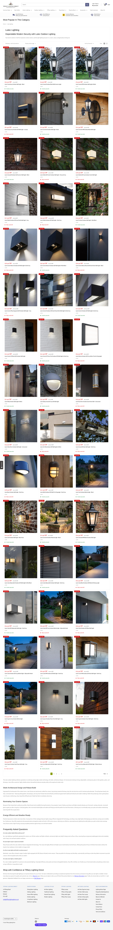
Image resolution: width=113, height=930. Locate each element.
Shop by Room (72, 10)
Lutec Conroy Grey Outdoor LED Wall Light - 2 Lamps (16, 129)
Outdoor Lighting (38, 10)
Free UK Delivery (21, 15)
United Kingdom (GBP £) (9, 918)
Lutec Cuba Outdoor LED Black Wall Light (85, 628)
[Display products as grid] (104, 43)
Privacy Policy (99, 909)
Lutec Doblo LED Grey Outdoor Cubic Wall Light (86, 175)
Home (4, 24)
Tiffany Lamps (64, 889)
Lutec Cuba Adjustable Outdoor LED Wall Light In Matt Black (18, 582)
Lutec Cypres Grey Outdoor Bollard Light (14, 718)
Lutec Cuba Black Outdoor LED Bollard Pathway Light (87, 582)
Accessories (83, 10)
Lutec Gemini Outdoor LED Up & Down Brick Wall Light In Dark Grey (55, 310)
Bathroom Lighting (31, 901)
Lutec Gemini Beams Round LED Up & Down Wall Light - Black (89, 265)
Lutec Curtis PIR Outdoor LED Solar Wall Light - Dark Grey (88, 673)
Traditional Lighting (49, 892)
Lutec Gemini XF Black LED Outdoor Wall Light (15, 356)
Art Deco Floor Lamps (83, 894)
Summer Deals (6, 10)
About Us (103, 10)
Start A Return (99, 904)
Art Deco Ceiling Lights (83, 896)
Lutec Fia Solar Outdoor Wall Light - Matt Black (86, 220)
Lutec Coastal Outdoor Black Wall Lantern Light (50, 84)
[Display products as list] (107, 43)
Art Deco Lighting (48, 889)
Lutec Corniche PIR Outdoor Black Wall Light (86, 129)
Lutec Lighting (10, 24)
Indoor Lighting (26, 10)
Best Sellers (17, 10)
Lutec (6, 86)
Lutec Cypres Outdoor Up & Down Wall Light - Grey (16, 764)
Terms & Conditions (100, 911)
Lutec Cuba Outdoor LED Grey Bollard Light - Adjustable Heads (19, 673)
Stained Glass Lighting (49, 894)
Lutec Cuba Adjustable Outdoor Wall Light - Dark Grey (52, 582)
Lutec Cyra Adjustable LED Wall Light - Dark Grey (51, 764)
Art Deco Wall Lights (82, 899)
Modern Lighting (48, 896)
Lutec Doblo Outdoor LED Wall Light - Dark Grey (50, 220)
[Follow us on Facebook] (36, 921)
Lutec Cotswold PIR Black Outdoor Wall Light (86, 537)
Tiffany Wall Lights (65, 894)
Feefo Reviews (37, 878)
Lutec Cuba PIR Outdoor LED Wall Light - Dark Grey (51, 673)
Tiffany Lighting (51, 10)
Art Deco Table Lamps (83, 892)
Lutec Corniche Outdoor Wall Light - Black (49, 129)
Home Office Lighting (32, 894)
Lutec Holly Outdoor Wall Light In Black (13, 401)
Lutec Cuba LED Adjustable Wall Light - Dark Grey (16, 628)
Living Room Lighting (32, 899)
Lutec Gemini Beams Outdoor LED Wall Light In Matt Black (53, 265)
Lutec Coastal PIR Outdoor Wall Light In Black (86, 84)
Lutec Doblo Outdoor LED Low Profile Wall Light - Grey (17, 220)
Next (105, 773)
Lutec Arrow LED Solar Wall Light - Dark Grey (85, 447)
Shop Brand (61, 10)
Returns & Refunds (100, 896)
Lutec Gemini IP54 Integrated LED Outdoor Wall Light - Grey (18, 310)
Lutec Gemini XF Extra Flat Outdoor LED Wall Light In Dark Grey (54, 356)
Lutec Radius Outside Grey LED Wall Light (49, 401)
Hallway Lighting (31, 892)
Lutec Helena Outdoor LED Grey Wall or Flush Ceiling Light (89, 356)
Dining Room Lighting (32, 889)
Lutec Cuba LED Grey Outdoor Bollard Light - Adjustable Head (54, 628)
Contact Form (99, 906)
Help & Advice (97, 15)
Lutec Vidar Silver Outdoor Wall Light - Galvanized (16, 447)
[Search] (87, 4)
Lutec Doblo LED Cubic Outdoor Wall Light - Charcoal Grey (53, 175)
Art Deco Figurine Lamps (83, 889)
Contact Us (98, 899)
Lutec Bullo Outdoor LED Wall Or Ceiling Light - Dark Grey (53, 492)
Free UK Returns (46, 15)
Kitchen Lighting (31, 896)
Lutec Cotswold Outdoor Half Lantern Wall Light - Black (17, 175)
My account (95, 5)
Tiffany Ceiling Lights (66, 892)
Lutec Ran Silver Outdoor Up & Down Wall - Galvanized (88, 401)
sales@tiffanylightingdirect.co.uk (11, 899)
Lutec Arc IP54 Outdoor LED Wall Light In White (50, 447)
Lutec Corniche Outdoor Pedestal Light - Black (50, 537)
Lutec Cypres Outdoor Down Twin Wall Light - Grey (51, 718)
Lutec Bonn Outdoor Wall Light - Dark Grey (14, 492)
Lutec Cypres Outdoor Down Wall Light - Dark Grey (87, 718)
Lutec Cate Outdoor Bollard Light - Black (85, 492)
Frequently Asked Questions (102, 892)
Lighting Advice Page (101, 889)
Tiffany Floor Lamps (66, 896)
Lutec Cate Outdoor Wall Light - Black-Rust (14, 537)
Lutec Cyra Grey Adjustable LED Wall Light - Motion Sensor (89, 764)
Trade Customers (94, 10)
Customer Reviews (72, 15)
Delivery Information (79, 876)
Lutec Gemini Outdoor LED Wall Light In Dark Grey (87, 310)
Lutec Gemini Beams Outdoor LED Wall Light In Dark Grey (17, 265)
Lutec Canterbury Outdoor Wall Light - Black (14, 84)
